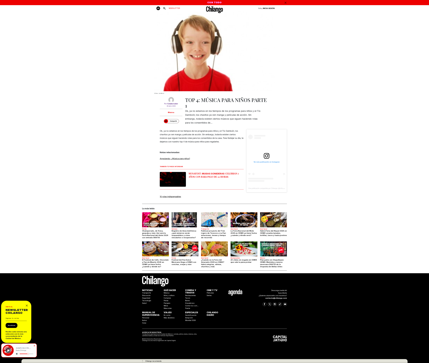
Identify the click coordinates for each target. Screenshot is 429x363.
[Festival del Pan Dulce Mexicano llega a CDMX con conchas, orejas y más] (185, 248)
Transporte (205, 229)
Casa (144, 323)
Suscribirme (11, 325)
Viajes (168, 312)
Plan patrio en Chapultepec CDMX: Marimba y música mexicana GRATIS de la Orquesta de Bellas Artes (272, 263)
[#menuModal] (158, 8)
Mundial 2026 (190, 320)
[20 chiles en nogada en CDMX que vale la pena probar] (244, 248)
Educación (146, 295)
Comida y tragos (190, 291)
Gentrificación (191, 315)
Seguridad (146, 298)
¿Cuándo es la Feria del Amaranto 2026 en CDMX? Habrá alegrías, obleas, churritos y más (212, 263)
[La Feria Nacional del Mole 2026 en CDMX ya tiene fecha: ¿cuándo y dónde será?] (244, 219)
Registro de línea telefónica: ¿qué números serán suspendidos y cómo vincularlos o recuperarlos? (184, 234)
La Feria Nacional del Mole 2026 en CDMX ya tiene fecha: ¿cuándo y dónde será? (244, 233)
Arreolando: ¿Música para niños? (175, 158)
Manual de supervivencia (151, 313)
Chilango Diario (212, 313)
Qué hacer (234, 229)
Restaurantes (235, 258)
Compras (167, 298)
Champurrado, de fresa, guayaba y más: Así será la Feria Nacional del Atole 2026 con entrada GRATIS (155, 234)
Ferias (144, 229)
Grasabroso (190, 303)
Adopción (189, 318)
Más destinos (169, 318)
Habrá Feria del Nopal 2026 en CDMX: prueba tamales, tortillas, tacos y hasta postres (273, 233)
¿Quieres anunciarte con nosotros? (273, 295)
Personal (145, 318)
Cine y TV (212, 290)
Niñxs (166, 306)
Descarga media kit (279, 290)
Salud (144, 303)
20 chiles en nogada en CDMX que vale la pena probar (244, 261)
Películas (210, 293)
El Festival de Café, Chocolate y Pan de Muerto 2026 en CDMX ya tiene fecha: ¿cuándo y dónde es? (155, 263)
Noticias (174, 229)
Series (209, 295)
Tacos (187, 298)
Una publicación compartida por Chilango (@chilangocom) (268, 188)
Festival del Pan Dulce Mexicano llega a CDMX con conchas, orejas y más (184, 262)
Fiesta (187, 308)
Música (171, 112)
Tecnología (146, 300)
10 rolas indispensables (170, 196)
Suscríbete (282, 293)
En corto (167, 315)
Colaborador (172, 104)
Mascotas (168, 308)
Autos (144, 320)
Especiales (191, 312)
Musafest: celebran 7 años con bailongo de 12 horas (214, 175)
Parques (167, 303)
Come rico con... (192, 306)
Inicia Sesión (269, 8)
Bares (187, 300)
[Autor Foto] (171, 100)
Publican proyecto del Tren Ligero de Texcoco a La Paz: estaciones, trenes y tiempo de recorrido (213, 234)
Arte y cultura (169, 295)
